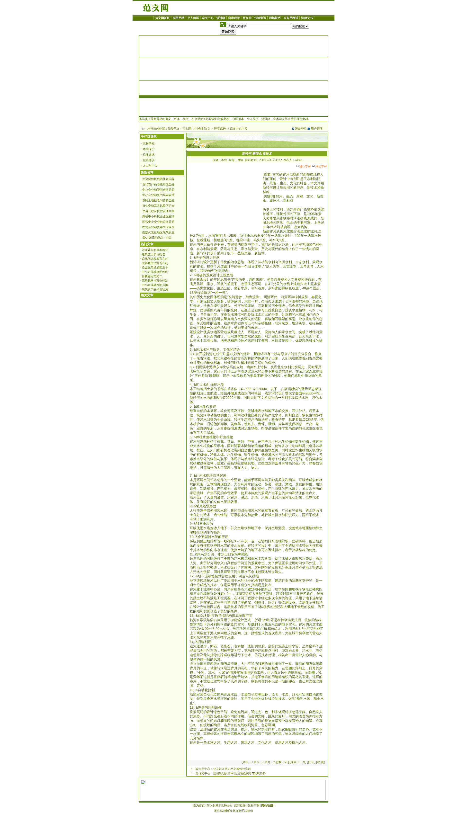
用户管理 (317, 128)
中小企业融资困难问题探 (158, 189)
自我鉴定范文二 (152, 276)
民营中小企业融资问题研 (158, 221)
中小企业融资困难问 (155, 272)
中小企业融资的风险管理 (158, 195)
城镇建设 (148, 160)
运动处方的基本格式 (155, 250)
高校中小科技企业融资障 (158, 216)
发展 (297, 367)
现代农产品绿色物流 (155, 289)
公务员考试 (291, 18)
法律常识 (260, 18)
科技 (312, 341)
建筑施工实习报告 (153, 254)
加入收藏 (212, 805)
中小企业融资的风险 (155, 285)
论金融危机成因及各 (155, 267)
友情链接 (240, 805)
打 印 (311, 762)
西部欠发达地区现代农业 (158, 232)
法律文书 (307, 18)
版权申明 (253, 805)
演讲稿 (220, 18)
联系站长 (226, 805)
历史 (266, 209)
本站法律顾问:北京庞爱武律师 (233, 811)
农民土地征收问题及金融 (158, 200)
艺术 (213, 480)
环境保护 (220, 128)
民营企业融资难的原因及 (158, 227)
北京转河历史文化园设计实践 (232, 769)
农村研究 (148, 143)
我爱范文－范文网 (179, 128)
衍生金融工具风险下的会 (158, 205)
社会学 (247, 18)
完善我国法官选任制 (155, 263)
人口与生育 (150, 166)
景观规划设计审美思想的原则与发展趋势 (239, 773)
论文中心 (208, 18)
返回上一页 (298, 762)
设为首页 (199, 805)
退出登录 (301, 128)
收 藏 (320, 762)
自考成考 (234, 18)
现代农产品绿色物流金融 (158, 184)
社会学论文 (202, 128)
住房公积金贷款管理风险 (158, 211)
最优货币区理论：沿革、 (158, 238)
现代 (274, 249)
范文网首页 (162, 18)
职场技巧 (275, 18)
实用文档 (178, 18)
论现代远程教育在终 (155, 258)
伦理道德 (148, 154)
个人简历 (193, 18)
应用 (225, 537)
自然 (210, 271)
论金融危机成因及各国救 (158, 179)
